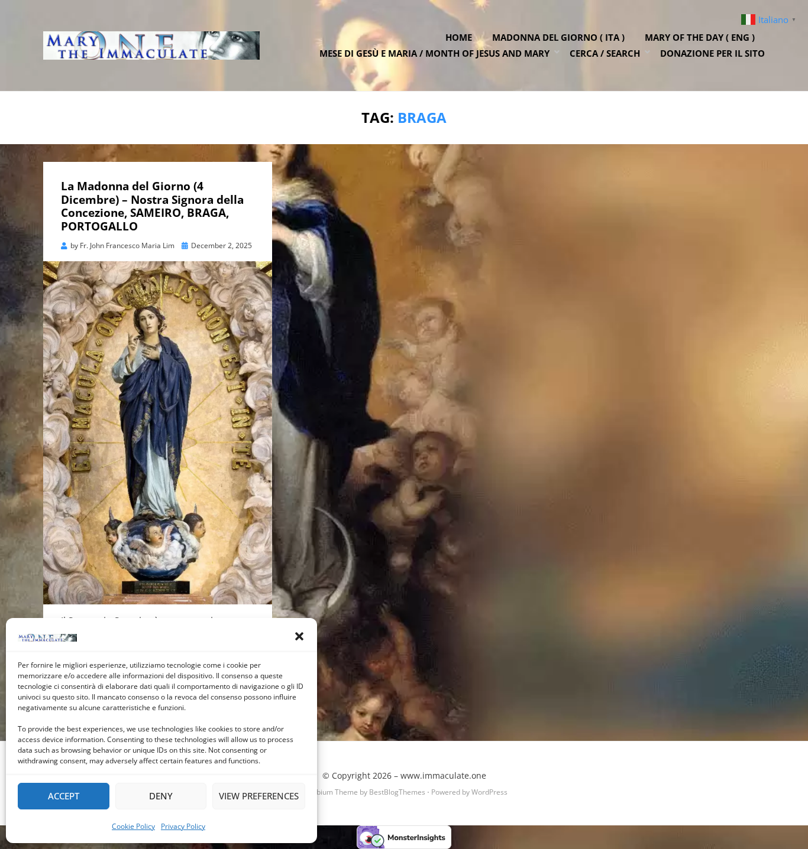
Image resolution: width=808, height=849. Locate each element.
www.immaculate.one (443, 775)
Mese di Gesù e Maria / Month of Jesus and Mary (434, 53)
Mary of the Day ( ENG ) (700, 37)
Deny (161, 796)
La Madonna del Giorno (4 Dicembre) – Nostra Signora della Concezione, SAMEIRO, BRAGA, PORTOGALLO (152, 206)
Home (458, 37)
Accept (63, 796)
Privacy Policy (183, 826)
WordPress (489, 792)
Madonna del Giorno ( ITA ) (558, 37)
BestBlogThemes (397, 792)
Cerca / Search (605, 53)
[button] (299, 636)
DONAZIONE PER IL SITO (712, 53)
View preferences (259, 796)
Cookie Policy (133, 826)
